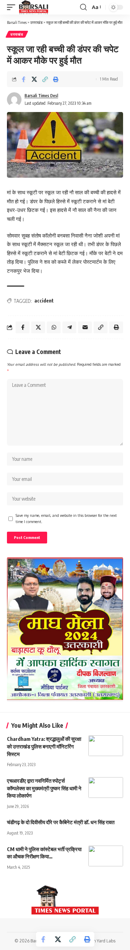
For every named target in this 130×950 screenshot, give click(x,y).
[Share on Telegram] (69, 327)
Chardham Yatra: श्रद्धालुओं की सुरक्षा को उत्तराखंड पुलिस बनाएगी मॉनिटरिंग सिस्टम (44, 746)
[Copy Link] (45, 79)
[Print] (56, 79)
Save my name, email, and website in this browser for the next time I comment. (66, 518)
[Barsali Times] (34, 7)
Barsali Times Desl (41, 95)
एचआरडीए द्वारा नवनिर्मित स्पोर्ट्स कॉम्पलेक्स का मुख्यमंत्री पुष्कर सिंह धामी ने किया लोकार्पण (44, 788)
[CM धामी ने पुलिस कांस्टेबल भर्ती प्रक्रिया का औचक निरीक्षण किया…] (105, 856)
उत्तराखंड (16, 34)
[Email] (85, 327)
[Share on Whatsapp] (54, 327)
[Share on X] (34, 79)
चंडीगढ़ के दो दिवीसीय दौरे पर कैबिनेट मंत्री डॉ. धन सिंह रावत (60, 822)
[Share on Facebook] (23, 79)
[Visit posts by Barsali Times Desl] (14, 99)
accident (44, 301)
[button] (13, 7)
